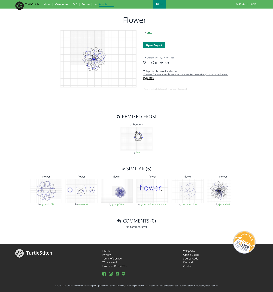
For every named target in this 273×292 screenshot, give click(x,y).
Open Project (154, 45)
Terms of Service (112, 258)
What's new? (109, 262)
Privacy (106, 254)
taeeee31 (83, 204)
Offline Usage (191, 254)
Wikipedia (189, 251)
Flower (46, 176)
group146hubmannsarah (154, 204)
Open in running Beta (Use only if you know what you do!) (165, 89)
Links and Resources (114, 266)
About (47, 4)
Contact (188, 266)
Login (253, 4)
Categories (61, 4)
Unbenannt (136, 124)
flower (81, 176)
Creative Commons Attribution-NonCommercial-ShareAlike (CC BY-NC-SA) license (185, 74)
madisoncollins (189, 204)
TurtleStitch (32, 4)
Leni (149, 32)
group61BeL (118, 204)
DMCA (106, 251)
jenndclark (224, 204)
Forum (86, 4)
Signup (240, 4)
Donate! (188, 262)
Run (159, 4)
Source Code (190, 258)
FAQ (75, 4)
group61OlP (48, 204)
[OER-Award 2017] (244, 241)
